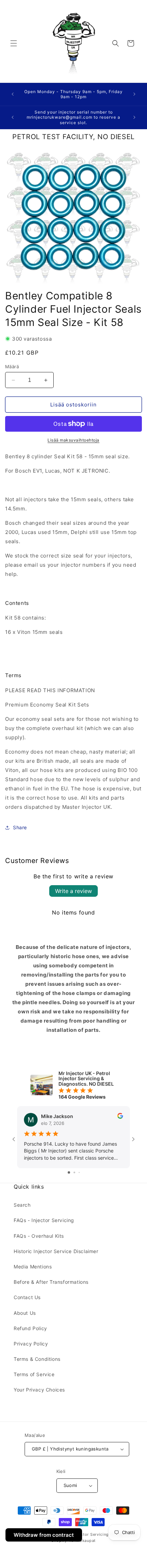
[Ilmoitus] (134, 94)
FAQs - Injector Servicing (44, 1220)
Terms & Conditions (37, 1359)
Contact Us (27, 1297)
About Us (25, 1313)
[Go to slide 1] (69, 1172)
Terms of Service (34, 1374)
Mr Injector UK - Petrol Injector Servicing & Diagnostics (82, 1534)
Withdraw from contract (44, 1535)
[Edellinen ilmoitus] (12, 94)
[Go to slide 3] (79, 1172)
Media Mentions (33, 1266)
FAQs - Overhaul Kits (39, 1236)
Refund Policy (30, 1328)
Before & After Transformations (51, 1282)
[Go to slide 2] (74, 1172)
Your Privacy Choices (39, 1390)
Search (22, 1205)
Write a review (73, 891)
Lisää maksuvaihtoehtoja (73, 440)
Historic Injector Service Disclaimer (56, 1251)
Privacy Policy (31, 1344)
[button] (13, 43)
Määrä (12, 366)
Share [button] (20, 827)
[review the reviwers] (120, 1117)
